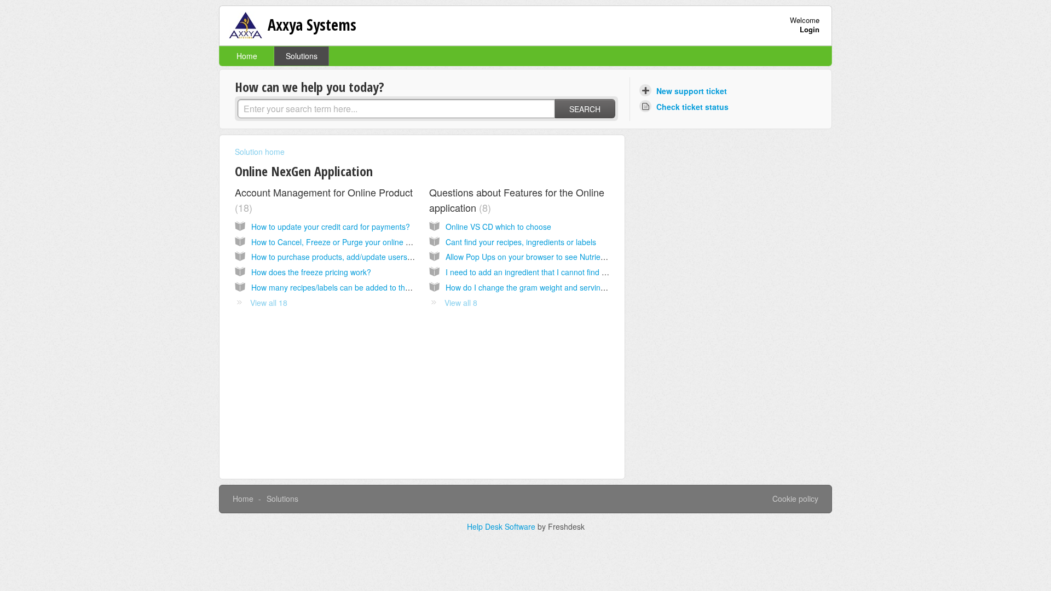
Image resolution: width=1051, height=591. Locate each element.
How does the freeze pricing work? (311, 271)
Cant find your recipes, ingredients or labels (521, 241)
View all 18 (268, 302)
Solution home (260, 151)
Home (246, 55)
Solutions (301, 55)
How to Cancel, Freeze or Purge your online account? (344, 241)
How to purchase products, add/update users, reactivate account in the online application (405, 256)
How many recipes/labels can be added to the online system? (357, 287)
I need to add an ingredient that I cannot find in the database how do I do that (579, 271)
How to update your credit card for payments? (330, 226)
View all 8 (460, 302)
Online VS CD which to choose (498, 226)
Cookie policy (795, 498)
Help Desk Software (502, 526)
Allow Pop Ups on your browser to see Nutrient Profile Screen (552, 256)
